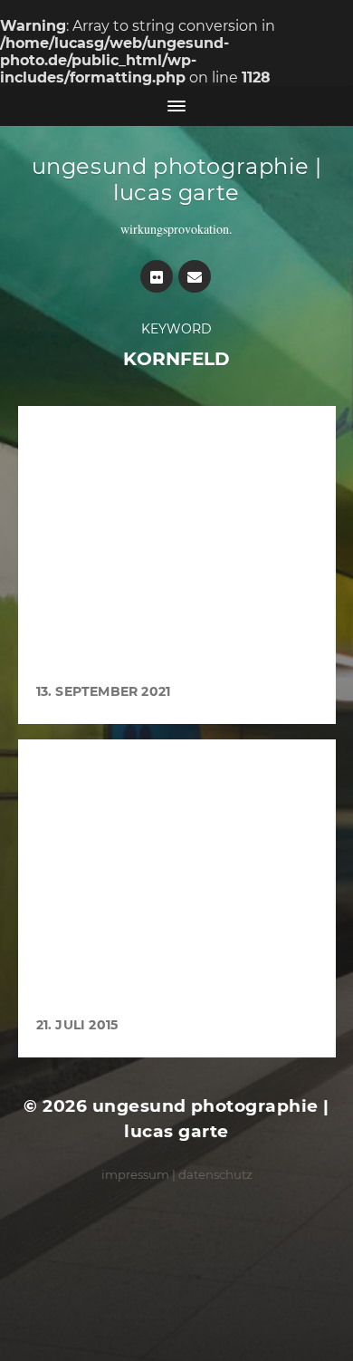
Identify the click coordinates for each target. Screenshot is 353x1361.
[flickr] (156, 276)
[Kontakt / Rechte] (194, 276)
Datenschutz (215, 1174)
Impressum (135, 1174)
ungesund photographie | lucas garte (177, 179)
